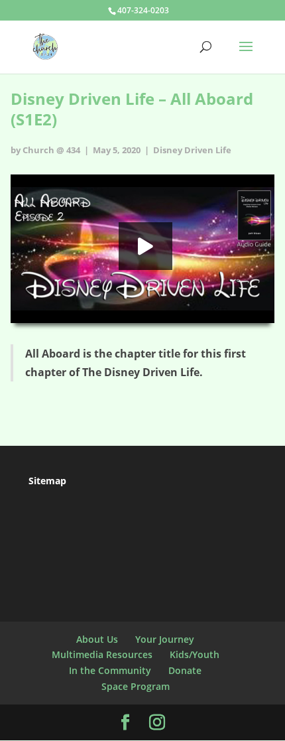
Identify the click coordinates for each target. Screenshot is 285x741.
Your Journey (164, 639)
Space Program (135, 686)
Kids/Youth (194, 654)
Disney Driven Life (192, 150)
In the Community (110, 670)
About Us (97, 639)
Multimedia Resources (102, 654)
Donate (184, 670)
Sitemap (47, 480)
